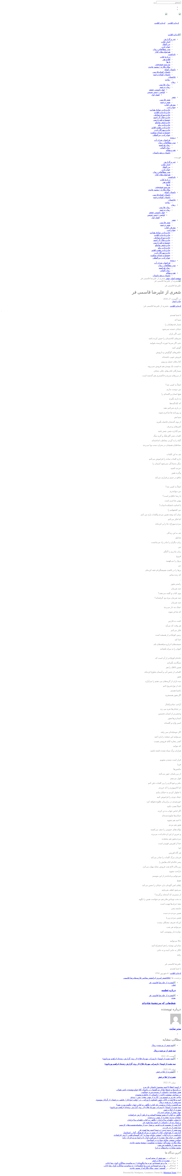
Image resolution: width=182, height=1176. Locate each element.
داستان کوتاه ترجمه (161, 74)
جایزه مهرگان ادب (162, 130)
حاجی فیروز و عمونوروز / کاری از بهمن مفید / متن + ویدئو (156, 1097)
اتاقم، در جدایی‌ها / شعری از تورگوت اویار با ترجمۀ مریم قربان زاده (151, 1137)
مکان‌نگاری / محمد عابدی (159, 67)
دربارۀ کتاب (165, 57)
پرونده (173, 137)
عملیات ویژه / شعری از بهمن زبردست (164, 1117)
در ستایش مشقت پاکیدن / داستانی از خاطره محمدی (158, 1095)
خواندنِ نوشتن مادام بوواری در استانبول (163, 1140)
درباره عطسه (168, 990)
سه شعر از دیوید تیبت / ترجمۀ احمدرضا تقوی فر (160, 1130)
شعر (174, 97)
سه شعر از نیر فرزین (171, 1127)
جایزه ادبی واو (164, 125)
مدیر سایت (175, 1028)
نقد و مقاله (171, 150)
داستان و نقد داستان (161, 153)
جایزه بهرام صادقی (162, 115)
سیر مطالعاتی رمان (161, 49)
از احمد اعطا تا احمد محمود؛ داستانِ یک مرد (162, 1087)
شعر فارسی (164, 100)
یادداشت (172, 54)
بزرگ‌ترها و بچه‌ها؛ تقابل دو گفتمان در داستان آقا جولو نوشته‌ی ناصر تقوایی (148, 1090)
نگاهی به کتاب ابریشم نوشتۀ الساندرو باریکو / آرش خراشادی (154, 1115)
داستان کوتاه (170, 69)
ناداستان (172, 77)
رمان (173, 82)
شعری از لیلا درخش (167, 1077)
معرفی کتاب (170, 105)
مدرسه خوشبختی (162, 64)
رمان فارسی (164, 84)
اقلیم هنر (166, 59)
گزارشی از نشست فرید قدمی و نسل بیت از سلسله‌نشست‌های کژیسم (150, 1125)
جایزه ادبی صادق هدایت (160, 110)
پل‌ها (168, 62)
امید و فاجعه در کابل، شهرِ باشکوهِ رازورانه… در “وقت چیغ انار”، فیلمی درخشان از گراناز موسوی (138, 1100)
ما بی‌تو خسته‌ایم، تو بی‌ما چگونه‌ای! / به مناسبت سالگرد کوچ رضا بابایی (136, 1163)
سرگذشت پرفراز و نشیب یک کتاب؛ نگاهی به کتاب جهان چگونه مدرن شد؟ (148, 1105)
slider (168, 978)
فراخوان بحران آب (162, 140)
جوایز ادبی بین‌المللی (161, 135)
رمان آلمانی (165, 148)
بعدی (173, 998)
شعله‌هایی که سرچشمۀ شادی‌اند (159, 1003)
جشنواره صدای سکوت (160, 132)
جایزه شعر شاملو (162, 122)
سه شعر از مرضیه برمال (165, 1051)
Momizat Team (169, 1172)
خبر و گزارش (170, 39)
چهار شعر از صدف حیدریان (169, 1112)
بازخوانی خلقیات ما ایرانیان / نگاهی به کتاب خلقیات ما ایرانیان (154, 1120)
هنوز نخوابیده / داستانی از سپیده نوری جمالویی (161, 1092)
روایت (167, 79)
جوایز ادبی (165, 47)
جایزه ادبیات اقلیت (162, 112)
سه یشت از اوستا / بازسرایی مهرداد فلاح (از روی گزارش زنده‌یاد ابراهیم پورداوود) (140, 1064)
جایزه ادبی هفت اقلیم (160, 127)
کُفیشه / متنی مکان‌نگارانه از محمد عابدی (147, 1168)
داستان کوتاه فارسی (161, 72)
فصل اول (155, 95)
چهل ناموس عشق (157, 90)
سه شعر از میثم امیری (155, 1158)
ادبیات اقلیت (175, 306)
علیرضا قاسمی (129, 978)
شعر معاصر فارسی (144, 978)
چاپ (179, 301)
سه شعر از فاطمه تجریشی (169, 1145)
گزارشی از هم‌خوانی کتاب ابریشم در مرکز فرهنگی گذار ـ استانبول (152, 1132)
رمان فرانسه (164, 145)
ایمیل (174, 301)
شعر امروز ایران (159, 978)
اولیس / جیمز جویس (156, 92)
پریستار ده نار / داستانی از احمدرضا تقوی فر (162, 1122)
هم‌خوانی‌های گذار (162, 52)
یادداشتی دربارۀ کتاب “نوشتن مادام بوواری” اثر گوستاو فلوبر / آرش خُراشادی (147, 1135)
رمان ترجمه (165, 87)
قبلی (173, 985)
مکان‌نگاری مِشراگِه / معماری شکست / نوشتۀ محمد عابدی (155, 1142)
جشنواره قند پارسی (161, 120)
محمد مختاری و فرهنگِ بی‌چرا (168, 1148)
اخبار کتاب (165, 42)
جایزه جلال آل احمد (161, 117)
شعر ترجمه (165, 102)
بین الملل (166, 44)
